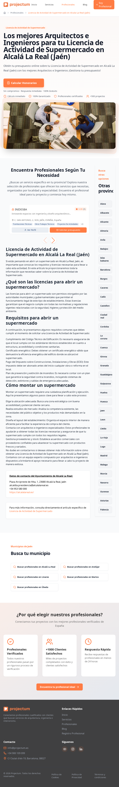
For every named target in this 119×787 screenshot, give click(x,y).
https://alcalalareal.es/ (21, 492)
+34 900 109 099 (16, 753)
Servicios (49, 4)
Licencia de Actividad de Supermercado (30, 511)
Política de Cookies (57, 776)
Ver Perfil (31, 230)
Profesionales (68, 4)
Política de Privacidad (77, 776)
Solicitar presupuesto (69, 230)
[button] (53, 240)
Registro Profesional (73, 733)
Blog (85, 4)
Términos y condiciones (100, 776)
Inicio (34, 4)
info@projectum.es (18, 748)
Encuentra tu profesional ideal (57, 687)
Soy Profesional (105, 4)
